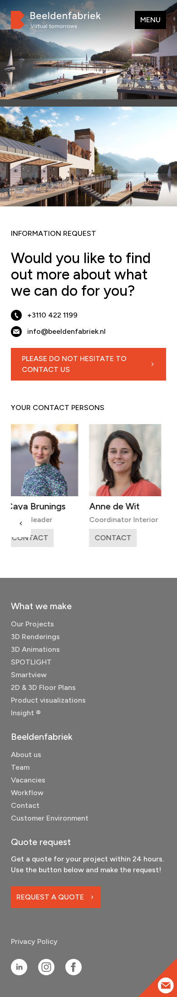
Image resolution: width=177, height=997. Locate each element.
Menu (150, 19)
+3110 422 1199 (52, 315)
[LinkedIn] (19, 967)
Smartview (29, 674)
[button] (21, 523)
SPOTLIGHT (31, 662)
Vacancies (28, 780)
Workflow (27, 792)
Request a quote (50, 897)
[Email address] (166, 985)
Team (20, 767)
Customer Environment (49, 818)
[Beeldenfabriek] (56, 20)
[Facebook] (73, 967)
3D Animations (35, 649)
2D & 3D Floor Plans (43, 687)
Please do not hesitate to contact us (74, 364)
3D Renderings (35, 636)
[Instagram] (46, 967)
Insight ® (26, 713)
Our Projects (32, 624)
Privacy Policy (34, 941)
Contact (25, 805)
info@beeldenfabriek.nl (66, 331)
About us (26, 754)
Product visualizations (48, 700)
